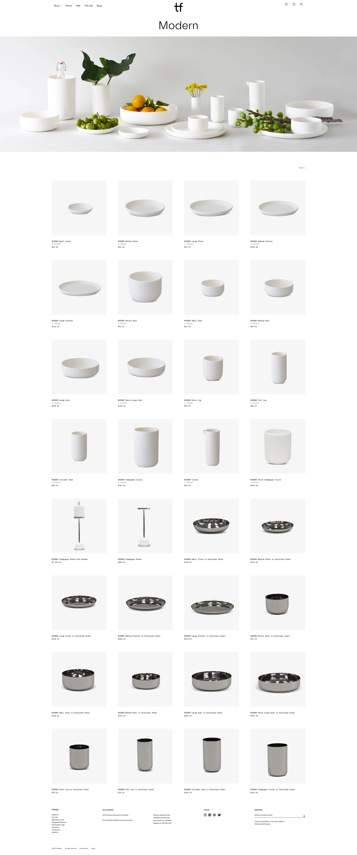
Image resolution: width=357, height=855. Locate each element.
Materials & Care (58, 820)
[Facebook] (209, 815)
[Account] (286, 4)
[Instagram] (205, 815)
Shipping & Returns (59, 822)
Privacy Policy (83, 848)
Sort (302, 168)
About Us (55, 815)
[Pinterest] (214, 815)
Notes (93, 848)
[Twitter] (219, 815)
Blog (99, 5)
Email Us (55, 832)
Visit (78, 5)
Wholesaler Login (58, 825)
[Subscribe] (304, 816)
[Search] (301, 4)
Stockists (55, 827)
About (68, 5)
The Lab (89, 5)
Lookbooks (56, 830)
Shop (56, 5)
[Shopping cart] (294, 4)
